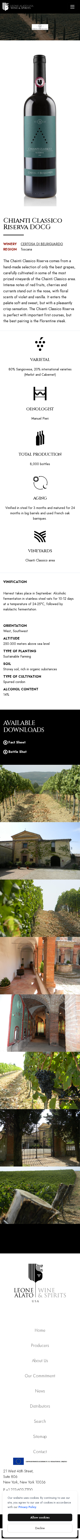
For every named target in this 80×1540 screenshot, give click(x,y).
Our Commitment (40, 1376)
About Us (40, 1361)
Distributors (40, 1406)
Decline (40, 1528)
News (40, 1391)
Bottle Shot (17, 751)
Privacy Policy (27, 1507)
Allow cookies (40, 1517)
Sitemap (40, 1437)
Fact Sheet (17, 742)
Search (40, 1421)
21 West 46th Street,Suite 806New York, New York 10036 (24, 1476)
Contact (40, 1452)
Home (40, 1330)
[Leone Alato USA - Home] (34, 7)
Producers (40, 1346)
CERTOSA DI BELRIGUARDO (42, 244)
